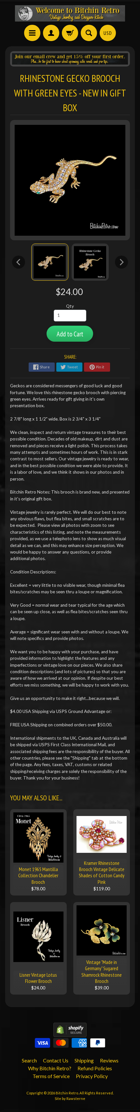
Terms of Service (51, 1076)
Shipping (84, 1060)
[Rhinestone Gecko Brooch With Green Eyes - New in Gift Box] (49, 262)
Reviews (109, 1060)
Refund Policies (94, 1068)
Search (29, 1060)
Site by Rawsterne (70, 1098)
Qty (70, 306)
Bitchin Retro (67, 1093)
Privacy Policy (92, 1076)
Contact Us (55, 1060)
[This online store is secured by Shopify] (70, 1033)
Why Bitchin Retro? (49, 1068)
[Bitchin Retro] (70, 13)
